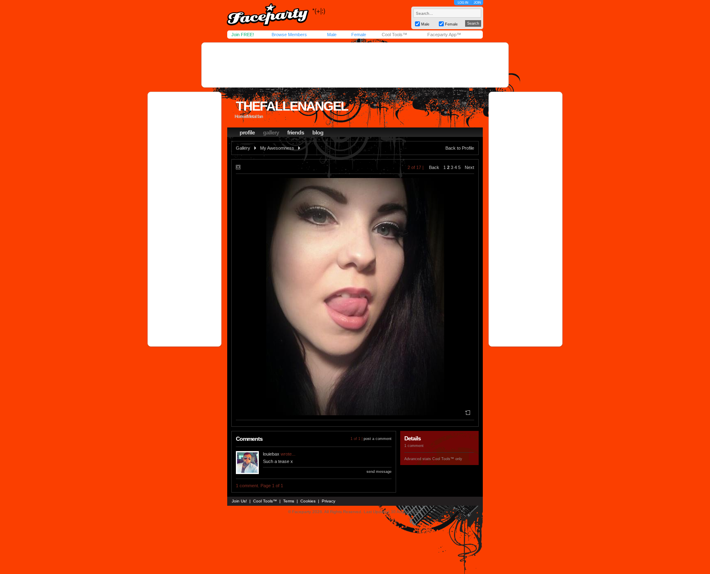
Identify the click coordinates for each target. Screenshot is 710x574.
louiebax (271, 453)
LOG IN (463, 3)
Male (332, 34)
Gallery (243, 148)
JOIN (477, 3)
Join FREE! (242, 34)
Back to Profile (459, 148)
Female (358, 34)
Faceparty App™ (444, 34)
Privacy (328, 501)
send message (379, 472)
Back (434, 167)
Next (469, 167)
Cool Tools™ (394, 34)
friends (295, 132)
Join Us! (239, 501)
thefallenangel (292, 106)
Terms (288, 501)
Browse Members (289, 34)
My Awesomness (277, 148)
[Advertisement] (355, 64)
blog (317, 132)
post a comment (378, 439)
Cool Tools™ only (447, 459)
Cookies (308, 501)
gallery (271, 132)
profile (247, 132)
